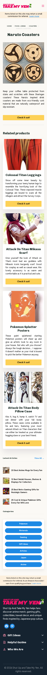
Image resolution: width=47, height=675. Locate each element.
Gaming (23, 537)
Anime (23, 564)
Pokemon (23, 524)
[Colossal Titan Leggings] (23, 154)
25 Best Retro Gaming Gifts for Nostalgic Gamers (25, 491)
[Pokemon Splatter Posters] (23, 306)
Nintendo (23, 530)
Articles (23, 551)
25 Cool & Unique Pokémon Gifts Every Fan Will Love (26, 501)
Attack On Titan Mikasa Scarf (23, 251)
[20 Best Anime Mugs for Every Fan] (6, 470)
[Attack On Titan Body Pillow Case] (23, 387)
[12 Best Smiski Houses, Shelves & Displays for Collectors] (6, 480)
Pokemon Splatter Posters (23, 328)
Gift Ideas (23, 544)
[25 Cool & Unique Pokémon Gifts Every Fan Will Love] (6, 501)
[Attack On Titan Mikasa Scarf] (23, 228)
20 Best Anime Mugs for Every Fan (26, 470)
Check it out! (23, 117)
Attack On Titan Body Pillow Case (23, 409)
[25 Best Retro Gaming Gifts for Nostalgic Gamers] (6, 491)
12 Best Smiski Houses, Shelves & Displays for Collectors (26, 480)
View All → (39, 458)
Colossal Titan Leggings (23, 175)
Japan (23, 557)
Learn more (34, 16)
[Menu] (43, 6)
